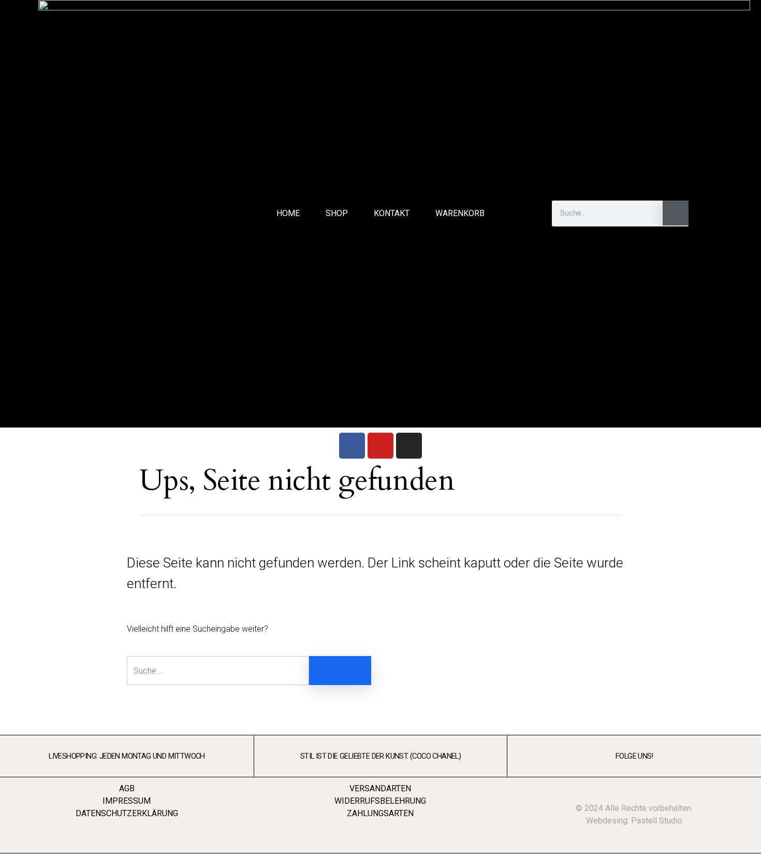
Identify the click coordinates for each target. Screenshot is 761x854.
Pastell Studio (656, 820)
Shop (337, 213)
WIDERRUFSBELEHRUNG (380, 801)
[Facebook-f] (718, 213)
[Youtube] (380, 446)
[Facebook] (352, 446)
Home (288, 213)
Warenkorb (460, 213)
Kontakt (391, 213)
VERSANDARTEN (380, 788)
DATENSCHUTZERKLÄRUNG (127, 813)
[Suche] (676, 213)
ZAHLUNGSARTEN (380, 813)
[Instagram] (409, 446)
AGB (127, 788)
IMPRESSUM (127, 801)
